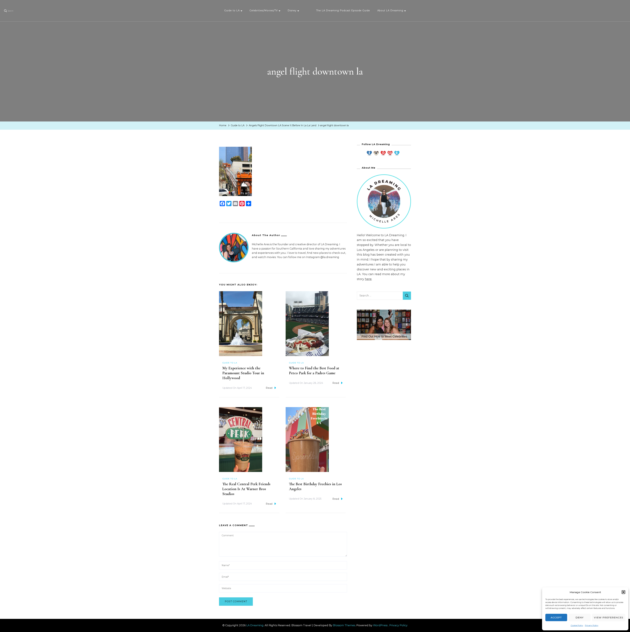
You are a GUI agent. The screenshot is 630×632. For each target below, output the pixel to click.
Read (269, 387)
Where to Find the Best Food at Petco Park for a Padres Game (314, 370)
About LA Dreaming (390, 10)
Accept (556, 617)
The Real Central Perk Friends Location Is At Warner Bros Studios (246, 489)
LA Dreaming (254, 625)
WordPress (380, 625)
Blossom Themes (344, 625)
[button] (623, 592)
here (368, 279)
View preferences (608, 617)
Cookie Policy (577, 625)
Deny (580, 617)
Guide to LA (232, 10)
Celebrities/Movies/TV (264, 10)
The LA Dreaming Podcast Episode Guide (343, 10)
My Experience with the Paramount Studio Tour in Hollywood (243, 373)
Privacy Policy (591, 625)
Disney (292, 10)
